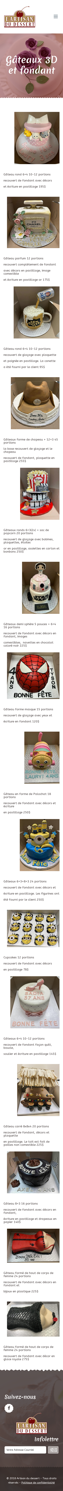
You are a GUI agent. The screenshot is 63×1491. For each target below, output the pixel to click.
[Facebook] (9, 1408)
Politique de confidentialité (38, 1482)
